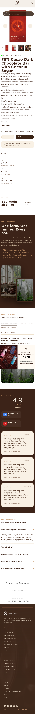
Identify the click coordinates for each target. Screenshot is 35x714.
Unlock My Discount (26, 363)
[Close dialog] (1, 346)
